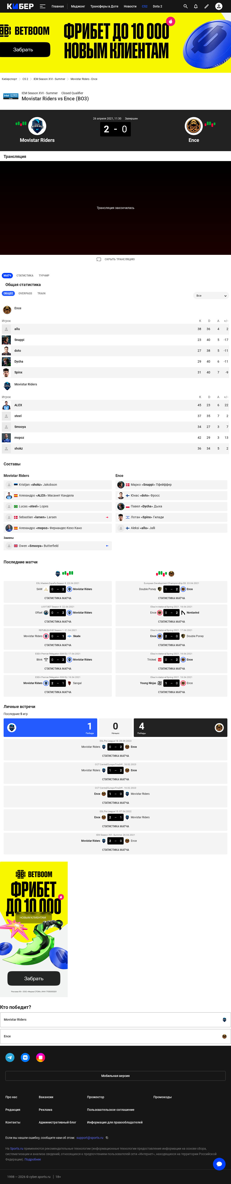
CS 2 (25, 79)
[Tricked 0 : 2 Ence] (208, 123)
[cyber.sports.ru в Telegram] (10, 1058)
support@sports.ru (89, 1137)
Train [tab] (41, 293)
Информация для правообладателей (115, 1122)
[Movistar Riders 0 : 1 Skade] (21, 124)
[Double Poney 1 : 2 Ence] (214, 123)
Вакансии (46, 1097)
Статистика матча (57, 598)
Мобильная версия (115, 1076)
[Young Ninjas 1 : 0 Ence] (205, 124)
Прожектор (95, 1097)
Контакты (12, 1122)
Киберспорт (9, 79)
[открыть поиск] (185, 6)
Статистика (24, 275)
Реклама (45, 1109)
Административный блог (57, 1122)
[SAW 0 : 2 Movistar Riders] (25, 123)
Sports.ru (16, 1148)
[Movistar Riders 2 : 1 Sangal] (16, 123)
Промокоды (162, 1097)
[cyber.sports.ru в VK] (26, 1058)
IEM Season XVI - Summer (49, 79)
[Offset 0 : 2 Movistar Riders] (23, 123)
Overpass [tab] (25, 293)
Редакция (12, 1109)
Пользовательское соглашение (110, 1109)
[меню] (42, 6)
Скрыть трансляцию (120, 259)
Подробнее (33, 1159)
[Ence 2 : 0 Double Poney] (210, 123)
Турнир (44, 275)
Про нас (11, 1097)
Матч (7, 275)
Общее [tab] (8, 293)
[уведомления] (195, 6)
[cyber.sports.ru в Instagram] (41, 1058)
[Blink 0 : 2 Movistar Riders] (19, 123)
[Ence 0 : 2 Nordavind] (212, 125)
